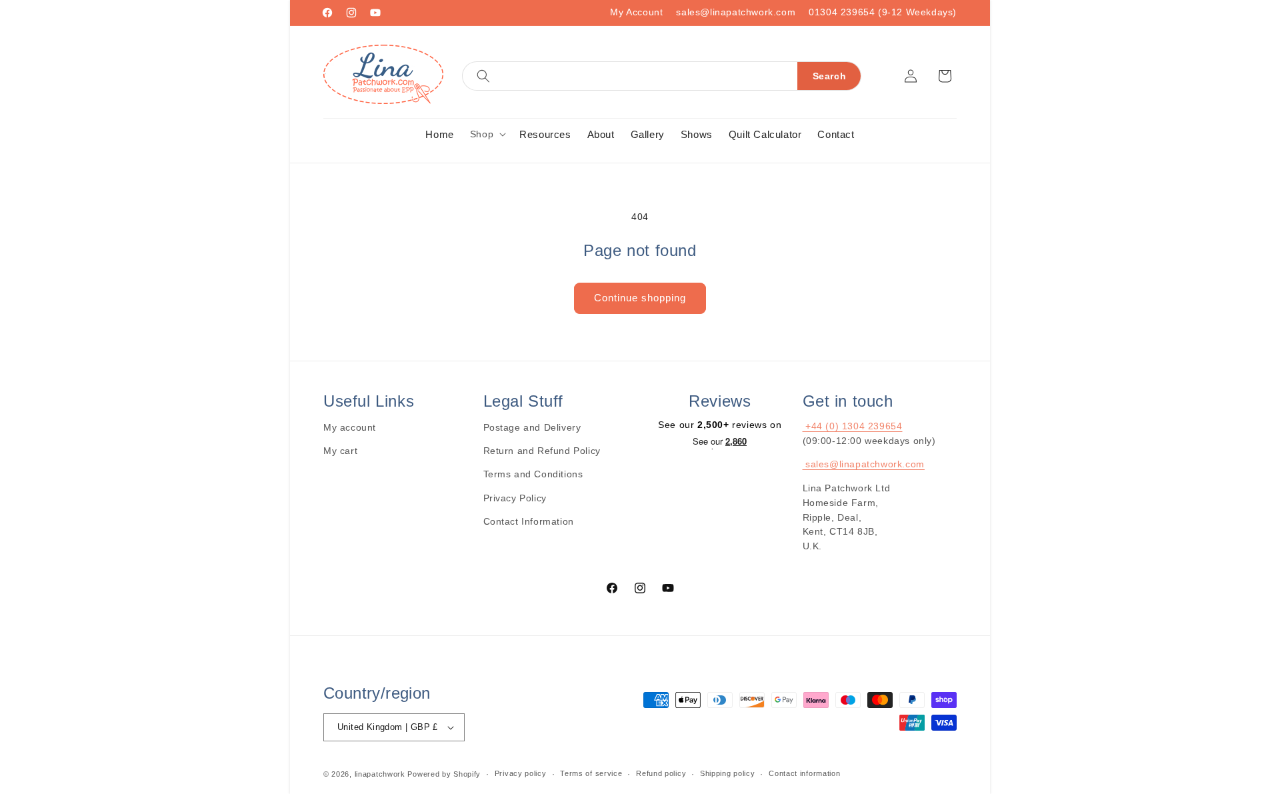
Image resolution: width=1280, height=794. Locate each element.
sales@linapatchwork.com (735, 12)
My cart (340, 450)
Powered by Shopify (444, 774)
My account (349, 427)
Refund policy (661, 773)
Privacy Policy (515, 498)
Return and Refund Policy (542, 450)
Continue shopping (640, 297)
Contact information (804, 773)
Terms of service (591, 773)
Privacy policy (521, 773)
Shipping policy (727, 773)
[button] (661, 76)
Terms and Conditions (533, 474)
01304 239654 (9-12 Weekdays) (883, 12)
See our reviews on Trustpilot (720, 442)
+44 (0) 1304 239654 (853, 426)
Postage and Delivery (532, 427)
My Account (636, 12)
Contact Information (528, 521)
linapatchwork (380, 774)
